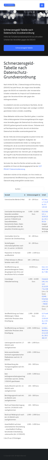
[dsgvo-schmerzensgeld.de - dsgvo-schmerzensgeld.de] (10, 5)
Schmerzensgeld (32, 195)
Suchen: (18, 189)
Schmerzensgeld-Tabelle (24, 48)
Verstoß (7, 195)
